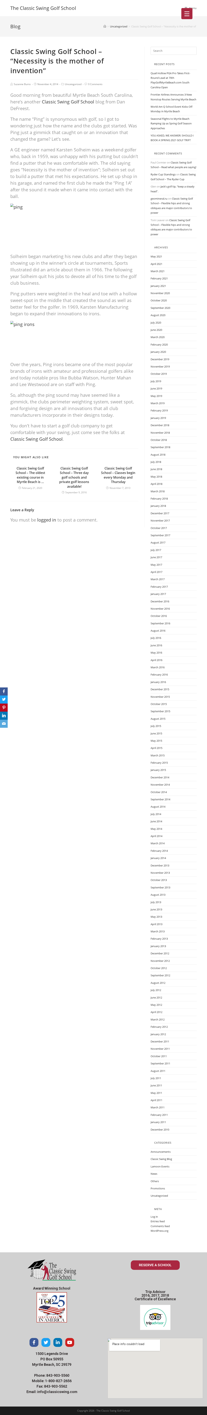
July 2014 (156, 814)
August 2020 (158, 315)
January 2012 (158, 1034)
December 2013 (160, 865)
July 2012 (156, 990)
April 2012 (156, 1012)
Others (155, 1181)
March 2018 (158, 491)
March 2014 (158, 843)
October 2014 (159, 792)
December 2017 (160, 513)
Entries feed (158, 1221)
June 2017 (156, 557)
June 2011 (156, 1085)
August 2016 (158, 630)
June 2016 (156, 645)
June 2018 (156, 469)
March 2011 (158, 1107)
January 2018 (158, 506)
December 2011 (160, 1041)
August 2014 (158, 806)
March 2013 (158, 931)
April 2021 (156, 264)
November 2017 (160, 520)
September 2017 (160, 535)
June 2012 (156, 997)
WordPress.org (159, 1231)
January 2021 (158, 286)
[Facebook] (34, 1342)
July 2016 (156, 638)
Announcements (161, 1152)
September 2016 (160, 623)
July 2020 (156, 322)
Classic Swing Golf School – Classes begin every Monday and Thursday (118, 475)
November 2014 (160, 784)
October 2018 (159, 440)
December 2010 (160, 1129)
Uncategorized (73, 84)
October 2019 (159, 374)
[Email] (4, 724)
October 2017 (159, 528)
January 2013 (158, 946)
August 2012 (158, 983)
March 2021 (158, 271)
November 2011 (160, 1049)
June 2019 (156, 388)
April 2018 (156, 484)
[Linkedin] (57, 1342)
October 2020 (159, 300)
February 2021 (159, 278)
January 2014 (158, 858)
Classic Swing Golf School (68, 102)
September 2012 (160, 975)
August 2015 (158, 719)
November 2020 (160, 293)
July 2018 (156, 462)
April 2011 (156, 1100)
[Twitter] (45, 1342)
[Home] (105, 26)
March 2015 (158, 755)
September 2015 (160, 711)
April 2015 (156, 748)
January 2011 (158, 1122)
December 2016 (160, 601)
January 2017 (158, 594)
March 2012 (158, 1019)
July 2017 (156, 550)
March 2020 (158, 337)
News (154, 1174)
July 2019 (156, 381)
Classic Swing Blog (161, 1159)
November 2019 (160, 366)
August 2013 (158, 894)
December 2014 (160, 777)
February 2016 (159, 674)
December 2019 (160, 359)
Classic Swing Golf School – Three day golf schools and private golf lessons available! (74, 477)
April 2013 (156, 924)
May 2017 (156, 564)
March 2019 (158, 403)
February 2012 (159, 1027)
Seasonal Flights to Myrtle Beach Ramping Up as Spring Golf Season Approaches (171, 123)
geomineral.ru (159, 198)
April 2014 (156, 836)
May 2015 (156, 740)
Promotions (158, 1188)
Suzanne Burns (22, 84)
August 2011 (158, 1071)
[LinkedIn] (4, 716)
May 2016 (156, 652)
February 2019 (159, 410)
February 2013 (159, 938)
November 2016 (160, 608)
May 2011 (156, 1093)
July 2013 (156, 902)
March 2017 (158, 579)
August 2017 (158, 542)
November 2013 (160, 873)
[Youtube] (69, 1342)
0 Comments (95, 84)
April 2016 (156, 660)
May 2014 (156, 829)
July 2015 (156, 726)
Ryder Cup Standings (163, 174)
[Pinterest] (4, 708)
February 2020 (159, 344)
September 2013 (160, 887)
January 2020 (158, 352)
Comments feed (160, 1226)
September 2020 (160, 308)
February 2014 (159, 851)
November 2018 (160, 432)
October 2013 (159, 880)
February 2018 (159, 498)
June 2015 (156, 733)
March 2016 (158, 667)
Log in (154, 1216)
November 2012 (160, 961)
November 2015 (160, 697)
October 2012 (159, 968)
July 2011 (156, 1078)
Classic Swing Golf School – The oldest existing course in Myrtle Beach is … (30, 475)
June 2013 (156, 909)
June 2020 (156, 330)
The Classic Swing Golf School (43, 8)
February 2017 (159, 586)
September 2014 (160, 799)
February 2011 (159, 1115)
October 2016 (159, 616)
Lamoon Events (160, 1166)
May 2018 (156, 476)
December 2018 (160, 425)
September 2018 (160, 447)
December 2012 (160, 953)
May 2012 (156, 1005)
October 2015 (159, 704)
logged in (46, 520)
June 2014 (156, 821)
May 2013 (156, 916)
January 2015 (158, 770)
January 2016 (158, 682)
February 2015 (159, 762)
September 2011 (160, 1063)
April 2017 (156, 572)
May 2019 (156, 396)
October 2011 (159, 1056)
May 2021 (156, 256)
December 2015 (160, 689)
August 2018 (158, 454)
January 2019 (158, 418)
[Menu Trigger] (186, 13)
